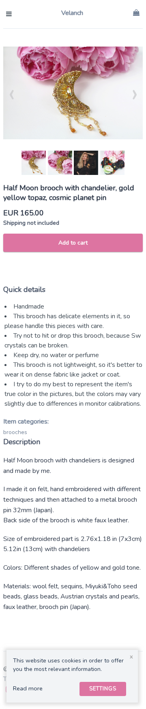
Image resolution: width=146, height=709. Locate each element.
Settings (102, 688)
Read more (28, 688)
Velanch (72, 13)
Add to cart (73, 243)
